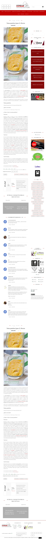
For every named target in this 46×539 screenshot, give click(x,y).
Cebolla (42, 187)
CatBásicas (33, 187)
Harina (42, 189)
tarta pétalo (13, 124)
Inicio (3, 11)
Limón (37, 194)
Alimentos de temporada (16, 11)
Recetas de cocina (37, 205)
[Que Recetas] (34, 281)
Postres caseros (34, 201)
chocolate (33, 189)
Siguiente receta (23, 200)
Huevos (34, 192)
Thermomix (22, 174)
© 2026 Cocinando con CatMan (6, 533)
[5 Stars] (15, 169)
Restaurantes (42, 11)
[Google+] (15, 171)
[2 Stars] (7, 169)
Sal (39, 210)
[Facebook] (12, 171)
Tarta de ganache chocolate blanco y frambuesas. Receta (9, 512)
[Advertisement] (37, 22)
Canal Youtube (35, 11)
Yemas (26, 174)
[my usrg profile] (40, 281)
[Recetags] (34, 279)
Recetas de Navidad (35, 210)
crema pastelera (23, 90)
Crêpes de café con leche (37, 84)
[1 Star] (5, 169)
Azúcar (39, 185)
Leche (41, 192)
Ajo (35, 185)
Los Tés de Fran (29, 11)
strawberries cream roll (21, 96)
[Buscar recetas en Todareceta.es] (34, 289)
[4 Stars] (13, 169)
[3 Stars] (10, 169)
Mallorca (40, 194)
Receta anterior (8, 200)
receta (38, 203)
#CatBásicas (24, 11)
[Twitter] (13, 171)
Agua (33, 185)
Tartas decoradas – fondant (37, 212)
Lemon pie (15, 165)
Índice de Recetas (8, 11)
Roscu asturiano (15, 166)
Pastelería (17, 174)
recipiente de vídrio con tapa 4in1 (21, 130)
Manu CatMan (13, 184)
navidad (38, 198)
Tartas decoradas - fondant (37, 214)
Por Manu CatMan (16, 20)
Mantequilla (40, 196)
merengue (12, 450)
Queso (34, 203)
